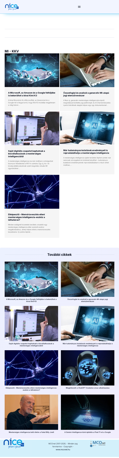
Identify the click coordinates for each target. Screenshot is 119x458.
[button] (79, 7)
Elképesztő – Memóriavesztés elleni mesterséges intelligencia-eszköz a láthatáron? (26, 217)
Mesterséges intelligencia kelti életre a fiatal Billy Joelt (31, 432)
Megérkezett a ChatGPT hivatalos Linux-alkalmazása (87, 388)
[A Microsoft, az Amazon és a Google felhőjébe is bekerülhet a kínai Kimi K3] (32, 70)
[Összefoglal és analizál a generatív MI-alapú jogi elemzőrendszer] (87, 70)
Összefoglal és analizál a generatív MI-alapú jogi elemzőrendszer (87, 300)
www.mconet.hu (63, 449)
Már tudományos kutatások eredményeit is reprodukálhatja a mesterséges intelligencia (88, 345)
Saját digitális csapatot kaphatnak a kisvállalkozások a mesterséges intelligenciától (26, 154)
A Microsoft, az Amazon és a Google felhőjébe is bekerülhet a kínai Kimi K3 (31, 300)
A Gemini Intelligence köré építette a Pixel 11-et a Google (87, 432)
